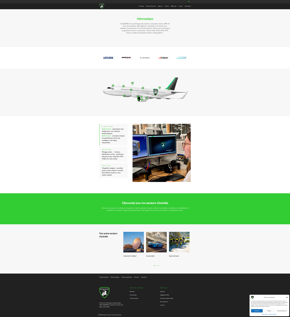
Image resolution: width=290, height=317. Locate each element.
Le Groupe (141, 6)
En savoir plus (195, 260)
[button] (287, 297)
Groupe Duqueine (103, 277)
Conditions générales (272, 314)
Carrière (167, 6)
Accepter (257, 310)
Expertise (160, 6)
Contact (181, 6)
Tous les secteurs (134, 298)
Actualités (144, 277)
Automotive (188, 6)
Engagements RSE (164, 295)
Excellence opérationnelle (166, 298)
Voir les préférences (281, 310)
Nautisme (132, 291)
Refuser (269, 310)
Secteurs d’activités (151, 6)
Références (173, 6)
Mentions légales (265, 314)
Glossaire (136, 277)
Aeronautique (133, 295)
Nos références (164, 301)
